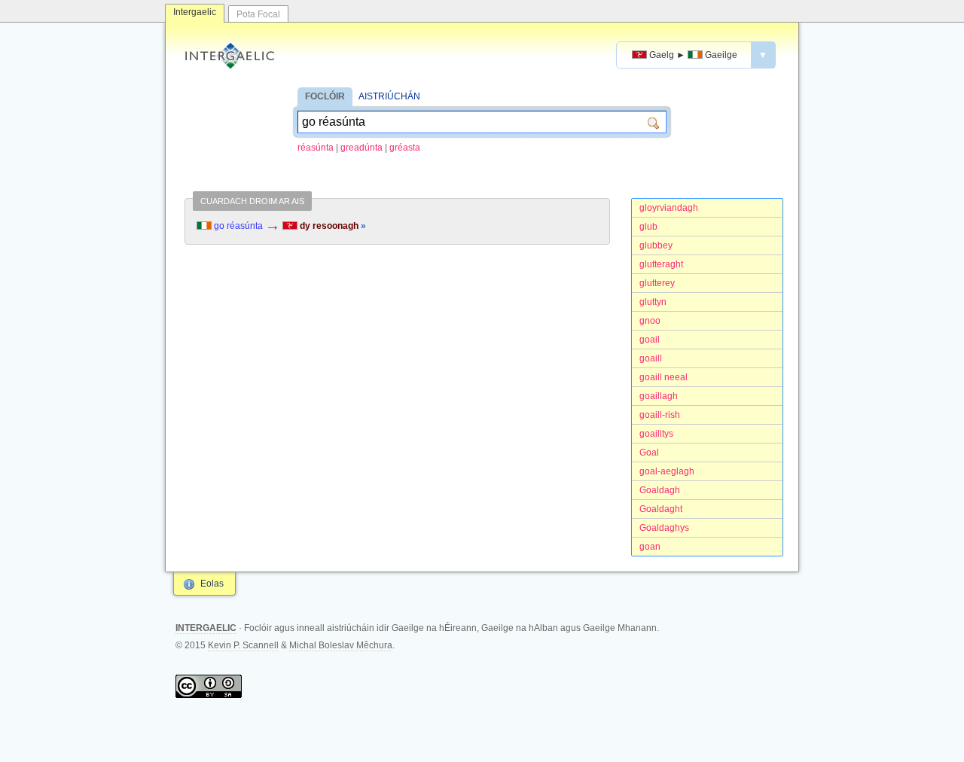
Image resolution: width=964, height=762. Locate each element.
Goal (649, 452)
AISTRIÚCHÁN (389, 96)
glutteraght (661, 264)
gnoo (649, 320)
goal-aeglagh (666, 471)
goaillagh (658, 396)
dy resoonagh (331, 226)
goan (649, 546)
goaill (650, 358)
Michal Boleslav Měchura (340, 645)
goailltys (656, 433)
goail (649, 339)
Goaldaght (660, 509)
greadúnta (361, 147)
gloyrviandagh (668, 208)
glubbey (656, 245)
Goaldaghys (664, 528)
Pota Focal (258, 14)
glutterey (657, 283)
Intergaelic (194, 12)
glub (648, 226)
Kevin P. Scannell (243, 645)
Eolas (212, 583)
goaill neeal (663, 377)
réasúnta (315, 147)
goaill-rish (659, 415)
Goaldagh (659, 490)
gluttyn (653, 302)
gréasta (404, 147)
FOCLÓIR (325, 96)
